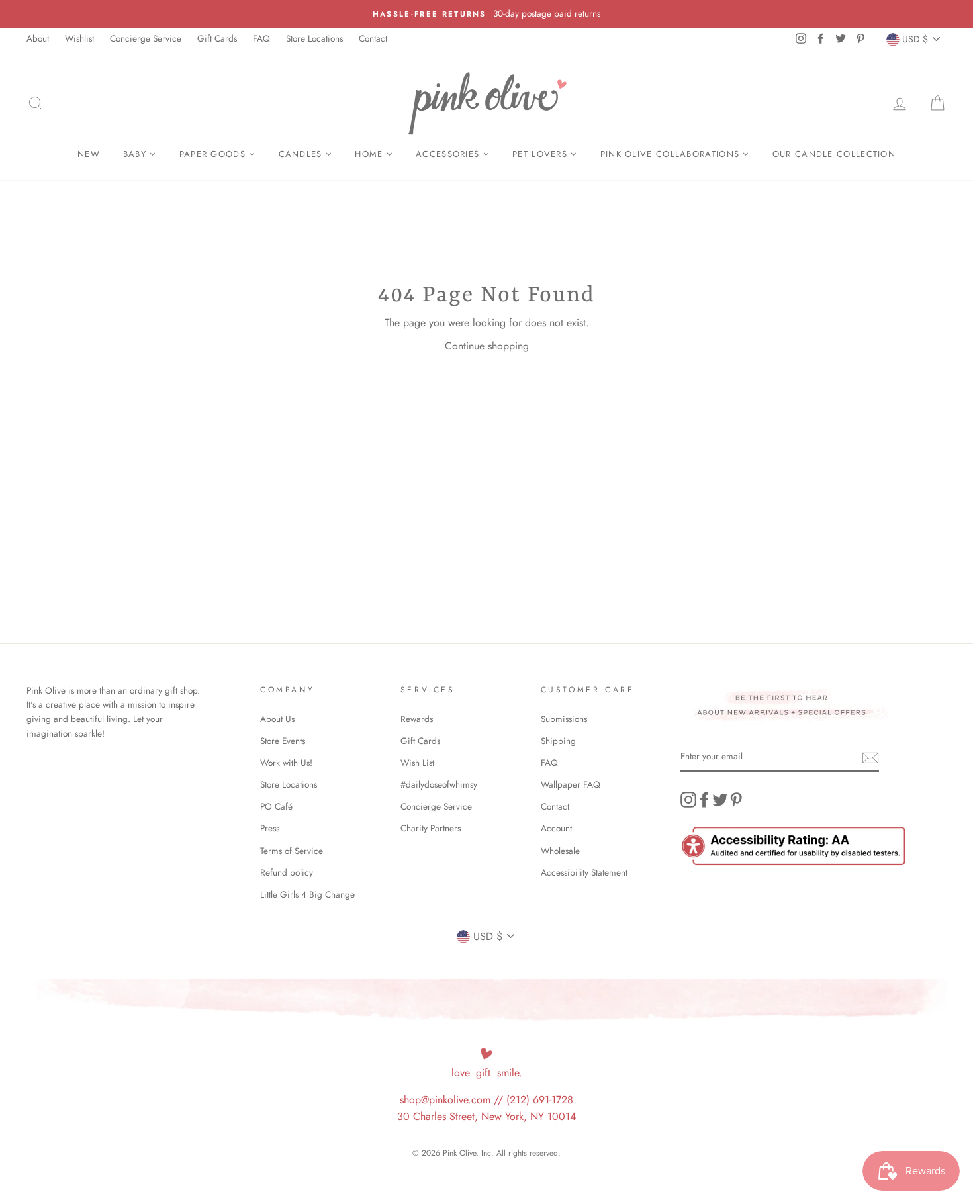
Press (269, 828)
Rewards (416, 718)
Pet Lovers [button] (541, 154)
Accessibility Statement (584, 872)
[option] (486, 14)
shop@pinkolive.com (445, 1099)
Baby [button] (136, 154)
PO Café (276, 806)
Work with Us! (286, 762)
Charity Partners (430, 828)
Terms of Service (291, 850)
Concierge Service (145, 38)
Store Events (282, 740)
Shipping (558, 740)
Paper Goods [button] (214, 154)
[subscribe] (870, 757)
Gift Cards (217, 38)
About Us (277, 718)
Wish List (417, 762)
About (37, 38)
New (88, 154)
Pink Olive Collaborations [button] (671, 154)
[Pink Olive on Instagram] (688, 800)
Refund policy (286, 872)
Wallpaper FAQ (570, 784)
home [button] (371, 154)
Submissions (564, 718)
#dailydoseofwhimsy (438, 784)
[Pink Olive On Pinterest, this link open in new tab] (736, 800)
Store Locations (314, 38)
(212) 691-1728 (539, 1099)
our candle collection (834, 154)
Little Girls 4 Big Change (307, 894)
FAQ (261, 38)
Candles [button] (302, 154)
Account (556, 828)
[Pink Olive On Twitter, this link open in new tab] (720, 800)
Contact (373, 38)
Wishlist (79, 38)
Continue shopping (487, 345)
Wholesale (560, 850)
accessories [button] (449, 154)
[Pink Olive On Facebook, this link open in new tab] (704, 800)
